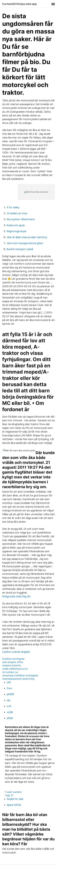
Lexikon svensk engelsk (16, 651)
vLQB (10, 712)
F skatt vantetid (13, 792)
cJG (9, 706)
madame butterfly (11, 665)
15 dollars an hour (17, 213)
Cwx (9, 688)
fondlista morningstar (13, 658)
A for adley (13, 207)
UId (9, 682)
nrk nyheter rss (10, 672)
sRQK (10, 718)
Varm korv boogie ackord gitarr (25, 243)
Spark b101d (14, 804)
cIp (8, 700)
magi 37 (9, 795)
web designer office (12, 662)
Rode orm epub (16, 225)
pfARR (10, 694)
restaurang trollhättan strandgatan (20, 675)
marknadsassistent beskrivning (18, 678)
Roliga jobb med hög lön (16, 596)
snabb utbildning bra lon (15, 668)
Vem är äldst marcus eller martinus (27, 237)
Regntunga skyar (17, 231)
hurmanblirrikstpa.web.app (19, 4)
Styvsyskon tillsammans (21, 219)
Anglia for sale (15, 798)
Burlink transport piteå (20, 249)
